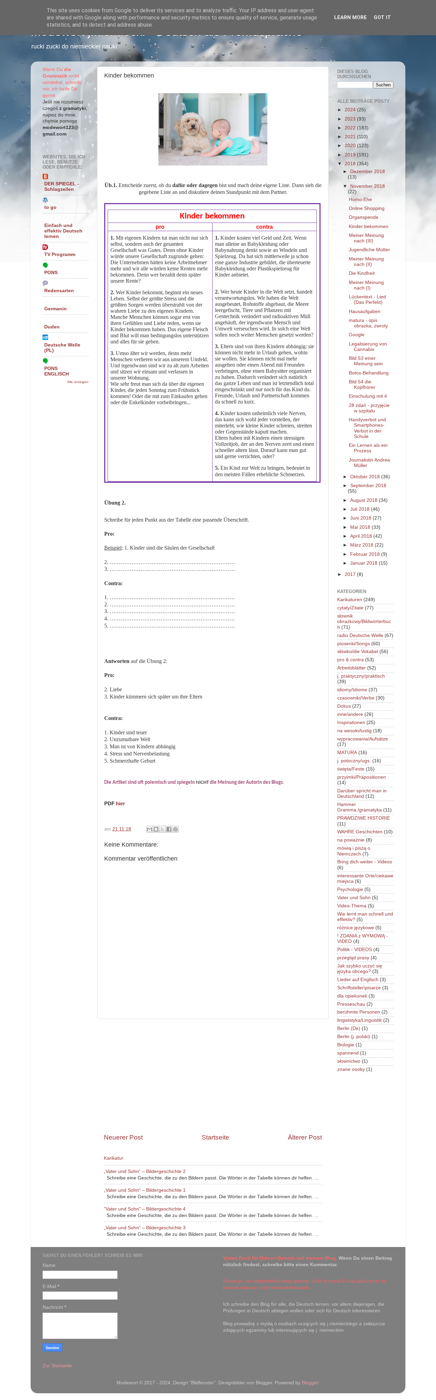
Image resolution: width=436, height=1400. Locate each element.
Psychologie (350, 889)
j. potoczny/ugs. (354, 760)
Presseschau (351, 1004)
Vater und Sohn (354, 897)
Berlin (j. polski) (353, 1036)
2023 (351, 119)
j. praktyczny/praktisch (361, 676)
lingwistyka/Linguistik (359, 1020)
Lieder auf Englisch (357, 979)
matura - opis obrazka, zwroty (368, 323)
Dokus (344, 706)
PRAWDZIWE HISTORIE (363, 818)
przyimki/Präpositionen (361, 777)
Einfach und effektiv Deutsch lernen (63, 231)
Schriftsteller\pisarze (359, 987)
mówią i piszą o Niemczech (353, 851)
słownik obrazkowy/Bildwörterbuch (364, 621)
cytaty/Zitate (350, 607)
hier (120, 803)
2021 (351, 136)
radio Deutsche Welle (360, 635)
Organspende (363, 217)
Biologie (345, 1044)
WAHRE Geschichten (360, 831)
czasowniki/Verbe (355, 698)
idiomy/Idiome (352, 689)
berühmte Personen (358, 1012)
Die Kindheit (362, 273)
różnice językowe (355, 927)
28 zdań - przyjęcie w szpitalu (369, 408)
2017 (351, 574)
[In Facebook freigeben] (169, 829)
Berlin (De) (348, 1028)
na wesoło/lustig (354, 730)
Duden (52, 326)
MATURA (347, 752)
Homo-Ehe (360, 199)
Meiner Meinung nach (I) (366, 285)
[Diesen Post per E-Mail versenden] (149, 829)
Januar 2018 (364, 563)
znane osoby (351, 1069)
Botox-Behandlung (369, 373)
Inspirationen (351, 722)
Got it (382, 17)
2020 (351, 145)
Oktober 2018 (365, 476)
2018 (351, 163)
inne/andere (350, 714)
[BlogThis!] (156, 829)
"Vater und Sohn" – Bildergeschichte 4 (145, 1209)
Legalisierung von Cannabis (368, 346)
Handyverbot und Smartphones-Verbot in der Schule (367, 428)
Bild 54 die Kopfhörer (362, 384)
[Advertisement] (213, 1076)
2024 (351, 109)
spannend (348, 1053)
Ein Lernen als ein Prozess (368, 448)
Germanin (55, 308)
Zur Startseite (57, 1365)
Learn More (350, 17)
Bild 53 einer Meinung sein (366, 361)
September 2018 (368, 485)
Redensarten (59, 290)
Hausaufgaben (364, 311)
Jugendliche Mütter (369, 249)
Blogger (310, 1382)
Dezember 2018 (367, 171)
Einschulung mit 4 (368, 396)
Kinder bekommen (368, 226)
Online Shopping (367, 208)
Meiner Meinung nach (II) (366, 261)
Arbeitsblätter (351, 667)
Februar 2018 (365, 554)
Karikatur (113, 1158)
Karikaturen (349, 599)
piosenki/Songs (353, 643)
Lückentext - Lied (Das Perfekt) (367, 299)
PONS (51, 272)
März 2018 (362, 545)
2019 (351, 154)
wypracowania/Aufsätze (362, 738)
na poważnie (350, 840)
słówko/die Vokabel (357, 651)
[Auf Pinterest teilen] (175, 829)
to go (50, 207)
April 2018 (361, 536)
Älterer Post (305, 1137)
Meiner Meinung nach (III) (366, 238)
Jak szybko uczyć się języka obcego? (359, 968)
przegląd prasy (353, 957)
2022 (351, 127)
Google (356, 334)
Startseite (215, 1137)
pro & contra (350, 659)
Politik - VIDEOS (354, 949)
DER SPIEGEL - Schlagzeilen (61, 186)
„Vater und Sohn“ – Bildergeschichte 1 (145, 1190)
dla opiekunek (352, 996)
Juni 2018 (361, 518)
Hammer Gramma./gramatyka (359, 807)
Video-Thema (352, 905)
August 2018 (364, 500)
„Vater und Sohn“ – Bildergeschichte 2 (145, 1171)
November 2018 (367, 186)
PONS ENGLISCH (56, 371)
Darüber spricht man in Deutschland (362, 793)
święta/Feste (350, 769)
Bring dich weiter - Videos (364, 861)
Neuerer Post (123, 1137)
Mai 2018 (361, 527)
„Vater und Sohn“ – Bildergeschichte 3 (145, 1227)
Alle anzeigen (78, 382)
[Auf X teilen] (162, 829)
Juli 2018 (360, 509)
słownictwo (348, 1061)
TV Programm (59, 254)
